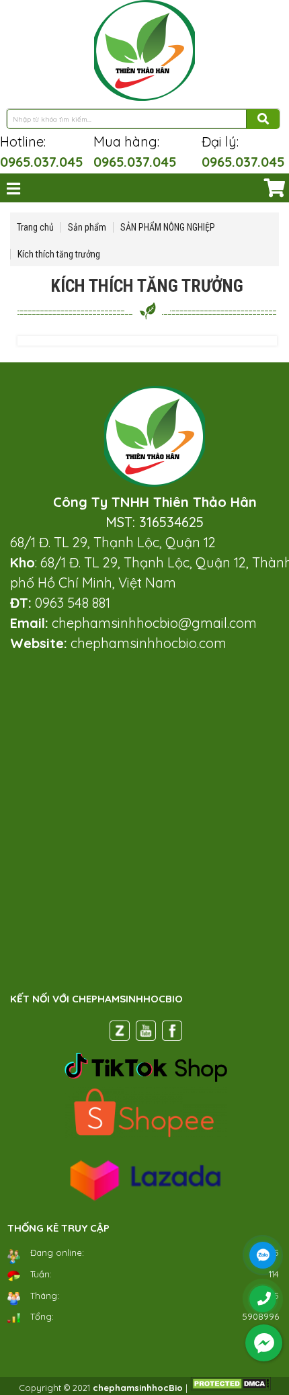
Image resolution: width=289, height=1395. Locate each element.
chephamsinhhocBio (138, 1387)
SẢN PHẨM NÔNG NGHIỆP (167, 227)
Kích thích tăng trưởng (58, 254)
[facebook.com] (172, 1033)
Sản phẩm (87, 227)
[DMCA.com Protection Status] (230, 1387)
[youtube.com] (146, 1033)
